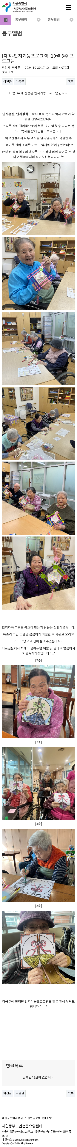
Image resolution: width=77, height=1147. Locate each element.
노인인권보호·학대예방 (38, 1118)
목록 (71, 82)
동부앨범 (54, 20)
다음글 (20, 82)
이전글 (7, 82)
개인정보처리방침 (12, 1118)
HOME (5, 20)
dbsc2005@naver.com (25, 1139)
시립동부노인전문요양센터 (22, 1126)
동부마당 (21, 20)
